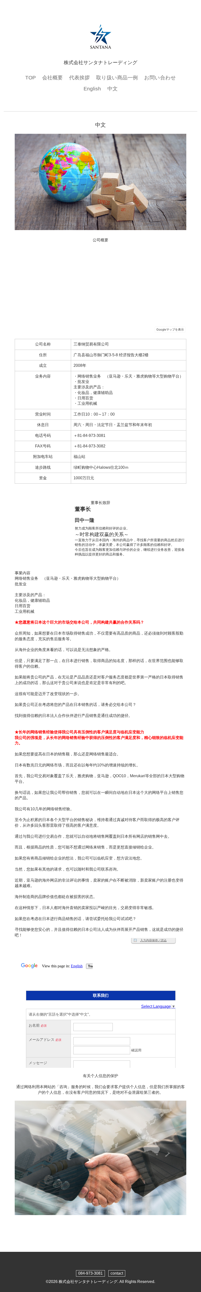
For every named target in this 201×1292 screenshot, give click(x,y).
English (92, 88)
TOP (30, 77)
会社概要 (52, 77)
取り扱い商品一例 (117, 77)
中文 (112, 88)
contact (117, 1273)
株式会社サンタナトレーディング (88, 1282)
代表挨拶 (79, 77)
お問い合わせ (160, 77)
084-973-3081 (90, 1273)
